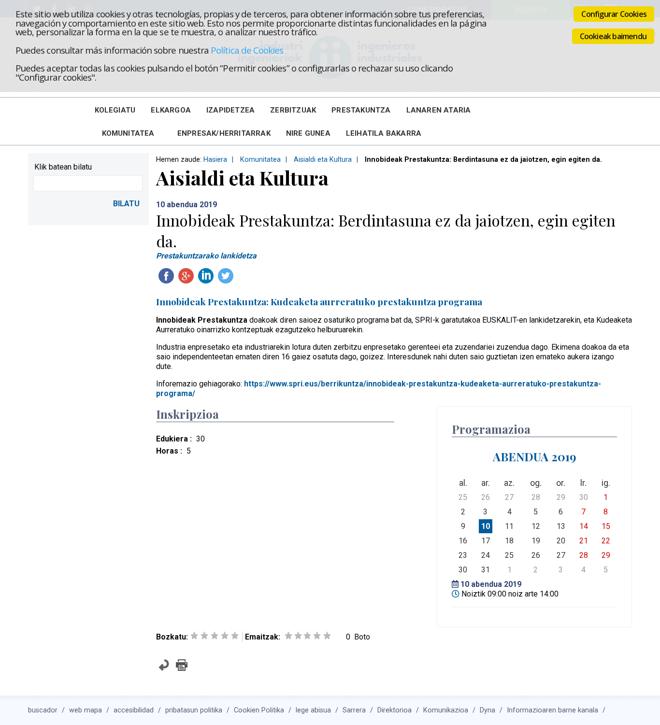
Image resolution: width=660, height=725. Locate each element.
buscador (42, 710)
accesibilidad (134, 710)
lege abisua (313, 710)
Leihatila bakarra (383, 133)
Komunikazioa (445, 710)
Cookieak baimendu (613, 36)
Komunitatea (128, 133)
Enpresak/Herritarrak (224, 133)
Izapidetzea (230, 110)
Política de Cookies (247, 50)
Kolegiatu (115, 110)
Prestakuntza (360, 110)
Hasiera (215, 160)
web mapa (85, 710)
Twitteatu (225, 276)
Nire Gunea (308, 133)
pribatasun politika (193, 710)
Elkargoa (171, 110)
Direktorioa (394, 710)
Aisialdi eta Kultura (323, 160)
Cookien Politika (259, 710)
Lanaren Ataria (438, 110)
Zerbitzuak (293, 110)
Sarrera (354, 710)
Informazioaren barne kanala (552, 710)
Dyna (487, 710)
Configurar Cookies (613, 14)
